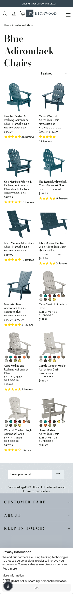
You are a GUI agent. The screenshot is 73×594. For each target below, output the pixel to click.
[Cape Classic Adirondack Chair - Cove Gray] (41, 295)
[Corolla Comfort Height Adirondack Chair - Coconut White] (41, 360)
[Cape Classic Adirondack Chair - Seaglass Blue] (45, 295)
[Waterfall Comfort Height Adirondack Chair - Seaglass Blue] (10, 421)
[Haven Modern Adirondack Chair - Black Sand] (54, 421)
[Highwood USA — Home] (41, 13)
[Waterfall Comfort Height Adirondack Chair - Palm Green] (15, 425)
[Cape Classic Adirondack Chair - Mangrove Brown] (45, 299)
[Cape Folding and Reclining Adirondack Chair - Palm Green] (15, 360)
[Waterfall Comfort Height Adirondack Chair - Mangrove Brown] (10, 425)
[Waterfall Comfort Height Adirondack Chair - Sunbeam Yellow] (19, 425)
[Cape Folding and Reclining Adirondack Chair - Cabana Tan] (28, 357)
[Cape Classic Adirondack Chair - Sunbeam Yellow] (54, 299)
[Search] (5, 13)
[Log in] (13, 13)
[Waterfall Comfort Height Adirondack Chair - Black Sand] (19, 421)
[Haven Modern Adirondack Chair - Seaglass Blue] (45, 421)
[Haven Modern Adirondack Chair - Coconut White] (63, 421)
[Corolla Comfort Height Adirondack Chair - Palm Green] (49, 360)
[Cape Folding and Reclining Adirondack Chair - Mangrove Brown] (10, 360)
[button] (8, 586)
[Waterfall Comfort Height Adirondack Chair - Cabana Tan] (28, 421)
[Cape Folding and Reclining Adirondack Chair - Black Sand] (19, 357)
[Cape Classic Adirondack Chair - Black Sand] (54, 295)
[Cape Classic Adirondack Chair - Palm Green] (49, 299)
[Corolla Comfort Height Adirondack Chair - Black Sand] (54, 357)
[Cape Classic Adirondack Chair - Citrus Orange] (58, 295)
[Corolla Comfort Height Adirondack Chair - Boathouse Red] (49, 357)
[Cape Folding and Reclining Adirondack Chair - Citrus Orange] (24, 357)
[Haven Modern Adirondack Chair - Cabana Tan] (54, 425)
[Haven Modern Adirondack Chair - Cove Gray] (41, 421)
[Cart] (22, 13)
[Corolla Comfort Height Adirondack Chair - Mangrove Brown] (45, 360)
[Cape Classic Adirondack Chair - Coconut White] (41, 299)
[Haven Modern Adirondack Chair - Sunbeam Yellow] (58, 421)
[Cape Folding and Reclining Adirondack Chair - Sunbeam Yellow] (19, 360)
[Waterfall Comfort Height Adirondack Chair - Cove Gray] (6, 421)
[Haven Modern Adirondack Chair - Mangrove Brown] (41, 425)
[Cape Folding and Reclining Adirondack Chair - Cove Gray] (6, 357)
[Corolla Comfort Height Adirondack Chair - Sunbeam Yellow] (54, 360)
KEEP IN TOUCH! (24, 528)
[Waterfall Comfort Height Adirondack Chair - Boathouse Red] (15, 421)
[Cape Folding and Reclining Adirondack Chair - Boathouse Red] (15, 357)
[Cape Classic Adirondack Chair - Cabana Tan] (63, 295)
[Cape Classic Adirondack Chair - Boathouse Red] (49, 295)
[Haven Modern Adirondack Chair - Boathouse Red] (49, 421)
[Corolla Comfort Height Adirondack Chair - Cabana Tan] (63, 357)
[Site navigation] (68, 14)
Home (7, 24)
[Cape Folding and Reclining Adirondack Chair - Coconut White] (6, 360)
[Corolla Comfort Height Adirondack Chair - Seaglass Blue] (45, 357)
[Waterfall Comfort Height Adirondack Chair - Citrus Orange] (24, 421)
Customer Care (25, 502)
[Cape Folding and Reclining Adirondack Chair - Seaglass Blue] (10, 357)
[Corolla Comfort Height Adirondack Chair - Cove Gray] (41, 357)
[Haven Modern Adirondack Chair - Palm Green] (49, 425)
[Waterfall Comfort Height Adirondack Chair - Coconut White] (6, 425)
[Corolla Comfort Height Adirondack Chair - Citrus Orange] (58, 357)
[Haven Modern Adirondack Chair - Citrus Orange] (45, 425)
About (12, 515)
